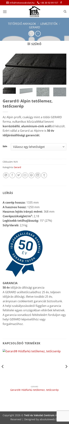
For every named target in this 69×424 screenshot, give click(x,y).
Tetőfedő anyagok (22, 24)
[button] (5, 11)
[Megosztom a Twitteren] (19, 175)
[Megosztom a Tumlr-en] (44, 175)
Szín (5, 146)
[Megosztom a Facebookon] (12, 175)
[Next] (61, 69)
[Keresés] (65, 11)
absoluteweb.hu (49, 419)
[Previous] (8, 69)
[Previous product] (38, 33)
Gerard (34, 27)
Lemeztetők (49, 24)
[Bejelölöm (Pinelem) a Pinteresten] (31, 175)
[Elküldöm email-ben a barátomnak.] (25, 175)
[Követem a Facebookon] (61, 2)
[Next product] (31, 33)
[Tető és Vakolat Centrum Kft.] (34, 11)
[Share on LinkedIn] (38, 175)
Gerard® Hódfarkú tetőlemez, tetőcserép (34, 390)
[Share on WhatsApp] (6, 175)
